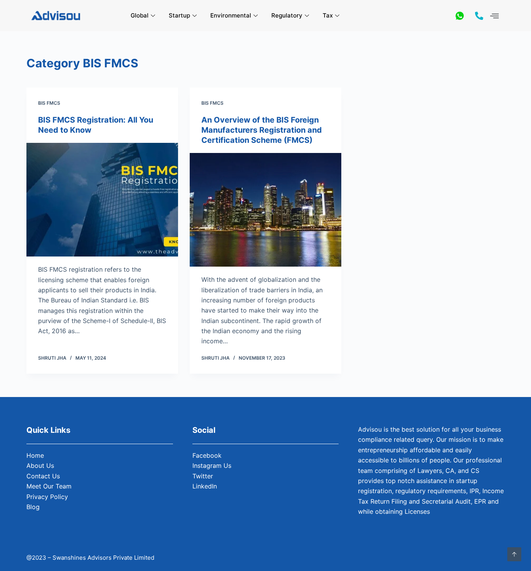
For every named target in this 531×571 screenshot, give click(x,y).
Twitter (202, 476)
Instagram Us (211, 465)
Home (35, 455)
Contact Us (43, 476)
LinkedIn (204, 486)
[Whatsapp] (459, 15)
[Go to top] (514, 554)
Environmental (230, 15)
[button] (494, 15)
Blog (33, 507)
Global (139, 15)
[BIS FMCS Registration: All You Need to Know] (102, 200)
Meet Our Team (49, 486)
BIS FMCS (49, 103)
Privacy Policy (47, 497)
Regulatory (286, 15)
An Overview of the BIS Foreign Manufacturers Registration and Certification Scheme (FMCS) (261, 130)
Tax (328, 15)
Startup (179, 15)
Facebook (207, 455)
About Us (40, 465)
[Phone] (479, 15)
